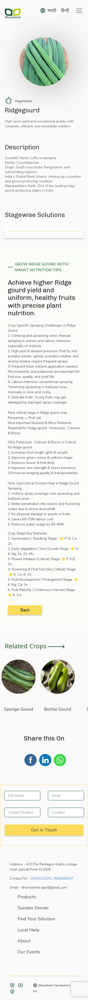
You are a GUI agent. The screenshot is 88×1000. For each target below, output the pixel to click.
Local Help (28, 930)
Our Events (29, 952)
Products (27, 897)
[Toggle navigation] (79, 11)
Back (25, 610)
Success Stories (33, 908)
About (24, 941)
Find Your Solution (36, 919)
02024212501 (41, 878)
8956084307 (63, 878)
